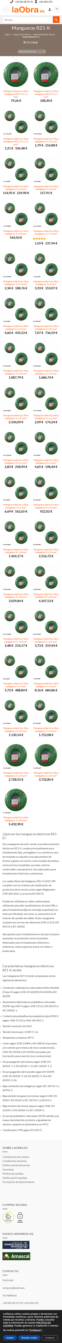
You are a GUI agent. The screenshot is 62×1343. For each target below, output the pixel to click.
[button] (5, 9)
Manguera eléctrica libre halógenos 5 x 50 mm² (15, 819)
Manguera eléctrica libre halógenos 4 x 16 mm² (15, 551)
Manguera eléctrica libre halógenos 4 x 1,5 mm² (46, 417)
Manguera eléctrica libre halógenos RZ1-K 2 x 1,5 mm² (15, 141)
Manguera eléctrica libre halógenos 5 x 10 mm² (15, 729)
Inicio (8, 34)
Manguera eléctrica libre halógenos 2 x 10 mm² (15, 232)
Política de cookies (12, 1173)
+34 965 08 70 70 (24, 1)
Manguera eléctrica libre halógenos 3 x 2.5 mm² (15, 283)
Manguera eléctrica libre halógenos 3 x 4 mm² (46, 283)
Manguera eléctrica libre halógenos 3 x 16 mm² (15, 372)
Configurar (50, 1338)
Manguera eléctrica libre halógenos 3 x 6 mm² (15, 327)
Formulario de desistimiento (18, 1181)
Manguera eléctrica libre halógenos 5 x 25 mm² (15, 774)
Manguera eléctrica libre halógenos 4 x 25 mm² (46, 551)
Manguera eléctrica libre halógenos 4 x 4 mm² (46, 461)
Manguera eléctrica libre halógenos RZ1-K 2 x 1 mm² (15, 94)
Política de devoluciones (16, 1165)
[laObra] (28, 9)
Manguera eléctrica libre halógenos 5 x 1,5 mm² (15, 640)
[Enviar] (56, 19)
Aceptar (10, 1338)
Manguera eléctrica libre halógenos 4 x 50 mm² (46, 595)
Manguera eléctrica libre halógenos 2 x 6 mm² (46, 188)
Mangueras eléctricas (44, 34)
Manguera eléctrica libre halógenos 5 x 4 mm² (15, 685)
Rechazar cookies (29, 1338)
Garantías (8, 1169)
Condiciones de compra (15, 1156)
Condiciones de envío (14, 1160)
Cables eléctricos (22, 34)
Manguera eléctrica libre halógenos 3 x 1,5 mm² (46, 232)
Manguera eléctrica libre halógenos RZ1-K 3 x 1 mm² (46, 94)
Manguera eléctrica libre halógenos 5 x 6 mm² (46, 685)
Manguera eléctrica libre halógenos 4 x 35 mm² (15, 595)
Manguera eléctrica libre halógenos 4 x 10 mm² (46, 506)
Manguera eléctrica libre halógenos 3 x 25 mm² (46, 372)
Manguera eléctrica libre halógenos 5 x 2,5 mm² (46, 640)
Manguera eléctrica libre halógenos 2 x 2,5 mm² (46, 140)
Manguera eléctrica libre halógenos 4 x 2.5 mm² (15, 461)
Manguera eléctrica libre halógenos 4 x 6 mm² (15, 506)
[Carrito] (56, 9)
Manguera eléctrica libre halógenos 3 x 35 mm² (15, 417)
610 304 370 (45, 1)
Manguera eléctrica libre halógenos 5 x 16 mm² (46, 729)
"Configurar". (35, 1330)
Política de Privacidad (14, 1177)
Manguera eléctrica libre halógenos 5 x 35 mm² (46, 774)
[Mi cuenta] (49, 9)
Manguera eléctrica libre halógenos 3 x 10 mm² (46, 327)
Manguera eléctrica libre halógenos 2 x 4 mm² (15, 188)
